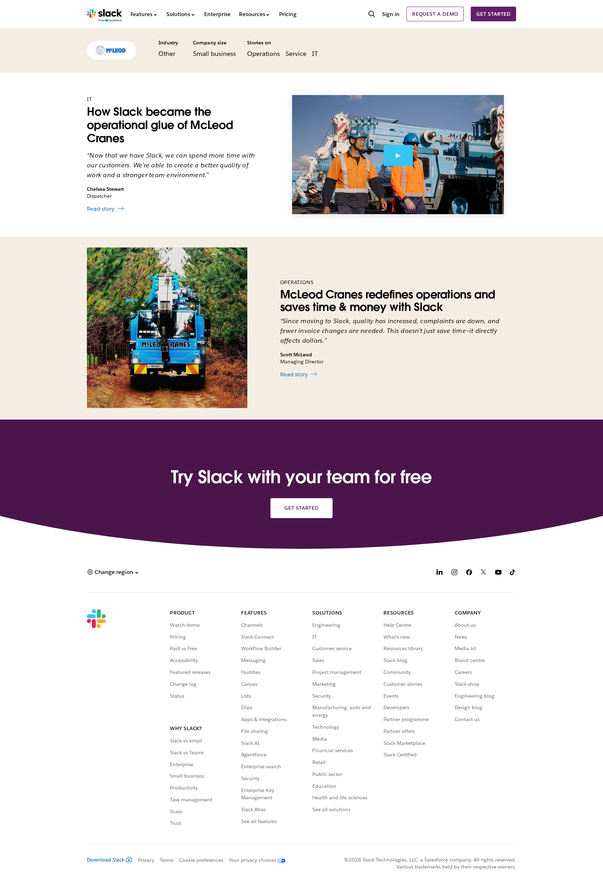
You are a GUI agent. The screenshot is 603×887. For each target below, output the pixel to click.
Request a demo (435, 14)
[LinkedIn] (440, 573)
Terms (166, 860)
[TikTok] (513, 573)
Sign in (391, 14)
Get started (493, 14)
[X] (484, 573)
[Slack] (104, 14)
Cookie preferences (201, 860)
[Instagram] (454, 573)
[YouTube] (498, 573)
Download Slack (106, 860)
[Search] (371, 14)
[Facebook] (469, 573)
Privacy (146, 860)
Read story (100, 208)
